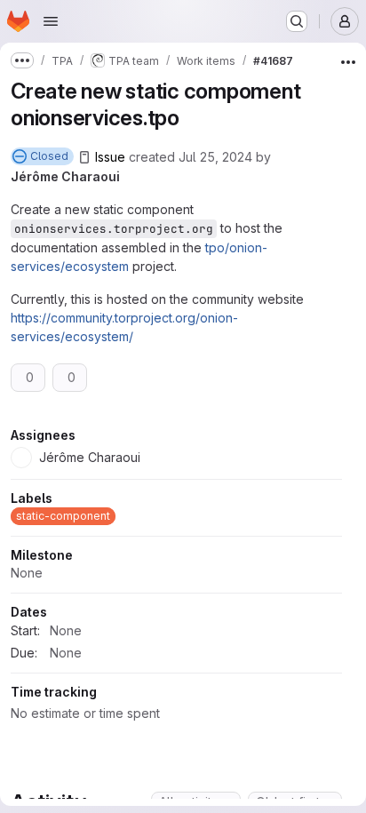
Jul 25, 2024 (215, 156)
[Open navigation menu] (50, 21)
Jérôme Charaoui (65, 176)
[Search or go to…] (296, 21)
